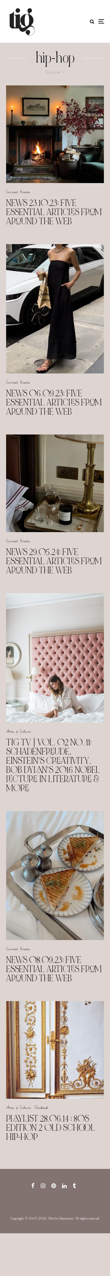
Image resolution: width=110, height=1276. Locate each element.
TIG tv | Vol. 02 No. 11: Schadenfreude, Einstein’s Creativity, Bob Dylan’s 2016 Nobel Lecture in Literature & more (53, 765)
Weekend (41, 1107)
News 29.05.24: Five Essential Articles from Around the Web (54, 561)
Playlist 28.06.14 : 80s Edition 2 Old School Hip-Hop (50, 1127)
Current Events (18, 191)
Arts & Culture (18, 731)
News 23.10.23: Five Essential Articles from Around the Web (54, 212)
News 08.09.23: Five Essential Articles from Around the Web (54, 969)
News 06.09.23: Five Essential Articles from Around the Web (54, 402)
